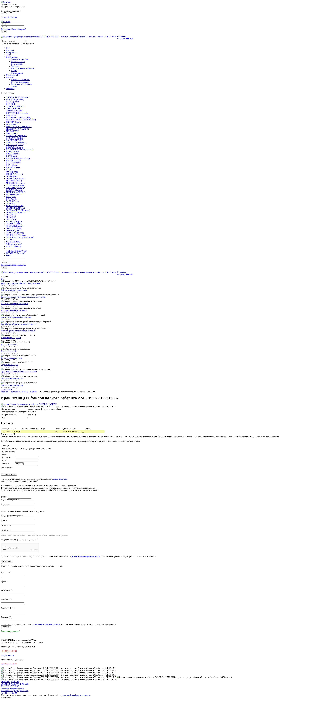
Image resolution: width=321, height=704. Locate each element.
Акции (14, 71)
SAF (17, 682)
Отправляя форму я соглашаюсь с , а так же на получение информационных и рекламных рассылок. (60, 624)
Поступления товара (20, 82)
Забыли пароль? (19, 29)
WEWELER (23, 684)
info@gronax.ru (7, 655)
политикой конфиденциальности (76, 695)
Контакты (10, 89)
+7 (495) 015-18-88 (9, 17)
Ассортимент (11, 52)
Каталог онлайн (18, 61)
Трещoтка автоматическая (12, 378)
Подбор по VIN (12, 75)
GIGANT (10, 686)
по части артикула (12, 44)
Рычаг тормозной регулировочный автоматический (23, 297)
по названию (28, 44)
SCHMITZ (5, 684)
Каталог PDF (16, 64)
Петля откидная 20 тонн (11, 358)
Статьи (14, 86)
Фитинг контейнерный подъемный (16, 317)
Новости (9, 77)
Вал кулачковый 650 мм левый (14, 310)
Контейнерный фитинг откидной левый (18, 331)
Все (2, 279)
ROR (13, 682)
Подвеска (10, 50)
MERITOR (5, 682)
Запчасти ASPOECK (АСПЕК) (24, 392)
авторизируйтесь (60, 479)
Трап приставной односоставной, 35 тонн (19, 371)
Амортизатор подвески (11, 337)
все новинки (6, 389)
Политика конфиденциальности (86, 556)
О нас (8, 55)
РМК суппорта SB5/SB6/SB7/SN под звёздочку (21, 283)
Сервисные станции (19, 59)
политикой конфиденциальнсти (46, 624)
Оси (8, 48)
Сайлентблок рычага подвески (14, 290)
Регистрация (6, 29)
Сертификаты (17, 73)
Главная (4, 392)
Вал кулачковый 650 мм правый (14, 304)
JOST (16, 686)
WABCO (14, 684)
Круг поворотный (8, 344)
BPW (3, 686)
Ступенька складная (9, 365)
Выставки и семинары (20, 80)
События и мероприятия (21, 84)
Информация (11, 57)
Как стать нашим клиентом (22, 68)
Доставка (15, 66)
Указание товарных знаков (12, 688)
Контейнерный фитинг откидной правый (19, 324)
